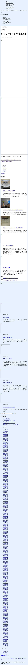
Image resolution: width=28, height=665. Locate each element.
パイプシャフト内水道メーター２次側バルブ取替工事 (13, 210)
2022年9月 (5, 466)
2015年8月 (5, 553)
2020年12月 (5, 491)
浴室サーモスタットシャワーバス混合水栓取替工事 (13, 227)
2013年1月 (5, 595)
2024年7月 (5, 443)
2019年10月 (5, 505)
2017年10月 (5, 522)
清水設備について (10, 4)
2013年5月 (5, 589)
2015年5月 (5, 557)
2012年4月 (5, 604)
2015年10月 (5, 550)
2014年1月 (5, 578)
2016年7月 (5, 537)
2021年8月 (5, 480)
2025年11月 (5, 432)
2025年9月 (5, 435)
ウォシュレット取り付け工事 (10, 280)
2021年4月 (5, 486)
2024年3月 (5, 449)
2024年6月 (5, 445)
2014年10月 (5, 566)
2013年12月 (5, 580)
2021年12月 (5, 477)
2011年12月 (5, 610)
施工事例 (3, 173)
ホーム (7, 1)
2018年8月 (5, 513)
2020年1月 (5, 503)
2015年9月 (5, 551)
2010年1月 (5, 639)
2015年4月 (5, 558)
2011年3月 (5, 622)
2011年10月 (5, 613)
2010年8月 (5, 632)
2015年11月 (5, 548)
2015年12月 (5, 547)
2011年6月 (5, 618)
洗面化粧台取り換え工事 (7, 337)
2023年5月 (5, 457)
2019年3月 (5, 507)
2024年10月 (5, 442)
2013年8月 (5, 585)
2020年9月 (5, 494)
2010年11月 (5, 628)
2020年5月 (5, 498)
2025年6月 (5, 439)
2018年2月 (5, 520)
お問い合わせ (9, 8)
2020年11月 (5, 492)
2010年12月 (5, 626)
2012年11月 (5, 598)
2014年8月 (5, 569)
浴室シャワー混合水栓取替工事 (9, 190)
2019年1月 (5, 509)
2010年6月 (5, 633)
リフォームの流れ (10, 7)
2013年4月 (5, 591)
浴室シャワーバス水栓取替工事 (9, 407)
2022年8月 (5, 468)
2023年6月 (5, 455)
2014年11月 (5, 565)
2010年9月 (5, 630)
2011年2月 (5, 624)
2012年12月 (5, 596)
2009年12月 (5, 640)
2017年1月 (5, 532)
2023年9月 (5, 453)
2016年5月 (5, 540)
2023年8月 (5, 454)
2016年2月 (5, 544)
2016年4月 (5, 542)
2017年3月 (5, 531)
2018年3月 (5, 518)
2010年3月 (5, 637)
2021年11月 (5, 479)
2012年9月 (5, 600)
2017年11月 (5, 521)
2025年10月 (5, 434)
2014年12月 (5, 563)
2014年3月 (5, 576)
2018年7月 (5, 514)
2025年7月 (5, 438)
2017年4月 (5, 529)
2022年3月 (5, 473)
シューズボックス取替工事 (8, 245)
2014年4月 (5, 574)
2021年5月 (5, 484)
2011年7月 (5, 617)
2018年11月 (5, 512)
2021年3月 (5, 487)
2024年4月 (5, 447)
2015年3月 (5, 559)
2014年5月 (5, 573)
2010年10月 (5, 629)
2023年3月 (5, 460)
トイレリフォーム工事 (7, 358)
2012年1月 (5, 609)
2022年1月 (5, 476)
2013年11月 (5, 581)
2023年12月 (5, 451)
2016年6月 (5, 539)
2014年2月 (5, 577)
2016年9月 (5, 536)
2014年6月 (5, 572)
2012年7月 (5, 602)
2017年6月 (5, 527)
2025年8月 (5, 436)
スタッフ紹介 (9, 5)
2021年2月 (5, 488)
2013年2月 (5, 594)
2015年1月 (5, 562)
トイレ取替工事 (6, 317)
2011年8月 (5, 615)
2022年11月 (5, 464)
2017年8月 (5, 525)
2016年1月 (5, 546)
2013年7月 (5, 587)
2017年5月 (5, 528)
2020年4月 (5, 499)
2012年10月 (5, 599)
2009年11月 (5, 641)
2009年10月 (5, 643)
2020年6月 (5, 496)
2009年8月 (5, 645)
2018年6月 (5, 516)
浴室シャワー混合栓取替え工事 (10, 278)
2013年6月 (5, 588)
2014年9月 (5, 568)
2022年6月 (5, 471)
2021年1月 (5, 490)
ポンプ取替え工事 (6, 267)
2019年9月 (5, 506)
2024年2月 (5, 450)
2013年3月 (5, 592)
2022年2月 (5, 475)
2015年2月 (5, 561)
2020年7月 (5, 495)
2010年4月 (5, 636)
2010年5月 (5, 635)
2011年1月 (5, 625)
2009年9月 (5, 644)
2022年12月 (5, 462)
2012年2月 (5, 607)
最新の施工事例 (9, 3)
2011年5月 (5, 619)
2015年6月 (5, 555)
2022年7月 (5, 469)
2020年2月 (5, 502)
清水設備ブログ (4, 14)
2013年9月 (5, 584)
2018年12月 (5, 510)
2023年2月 (5, 461)
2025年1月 (5, 440)
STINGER (8, 663)
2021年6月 (5, 483)
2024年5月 (5, 446)
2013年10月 (5, 583)
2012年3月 (5, 606)
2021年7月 (5, 481)
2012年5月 (5, 603)
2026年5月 (5, 430)
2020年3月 (5, 501)
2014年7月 (5, 570)
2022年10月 (5, 465)
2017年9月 (5, 524)
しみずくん (5, 651)
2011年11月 (5, 611)
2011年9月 (5, 614)
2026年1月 (5, 431)
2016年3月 (5, 543)
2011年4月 (5, 621)
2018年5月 (5, 517)
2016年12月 (5, 533)
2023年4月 (5, 458)
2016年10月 (5, 535)
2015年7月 (5, 554)
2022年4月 (5, 472)
